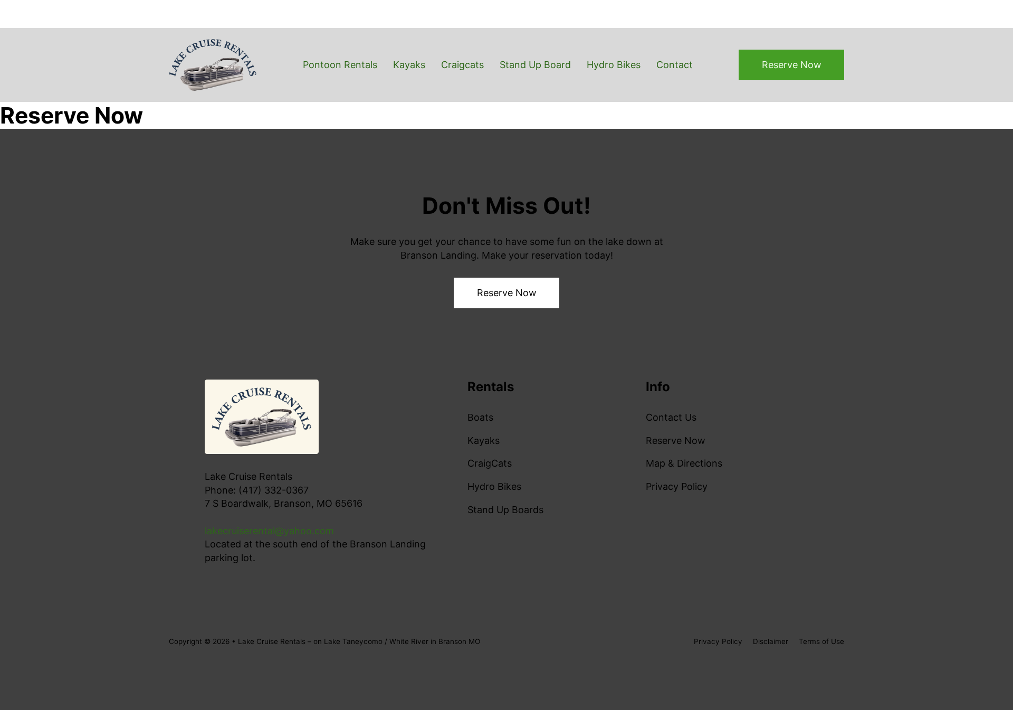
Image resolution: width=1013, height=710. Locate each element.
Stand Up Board (535, 64)
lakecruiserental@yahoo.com (269, 530)
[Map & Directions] (757, 14)
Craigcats (462, 64)
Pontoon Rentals (340, 64)
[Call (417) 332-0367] (558, 14)
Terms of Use (821, 641)
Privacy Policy (677, 486)
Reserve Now (791, 64)
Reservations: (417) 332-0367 (649, 14)
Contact (674, 64)
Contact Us (671, 417)
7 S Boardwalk (812, 14)
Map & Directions (684, 463)
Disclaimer (770, 641)
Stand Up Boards (505, 509)
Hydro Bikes (614, 64)
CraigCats (489, 463)
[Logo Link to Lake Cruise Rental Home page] (212, 65)
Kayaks (409, 64)
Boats (480, 417)
